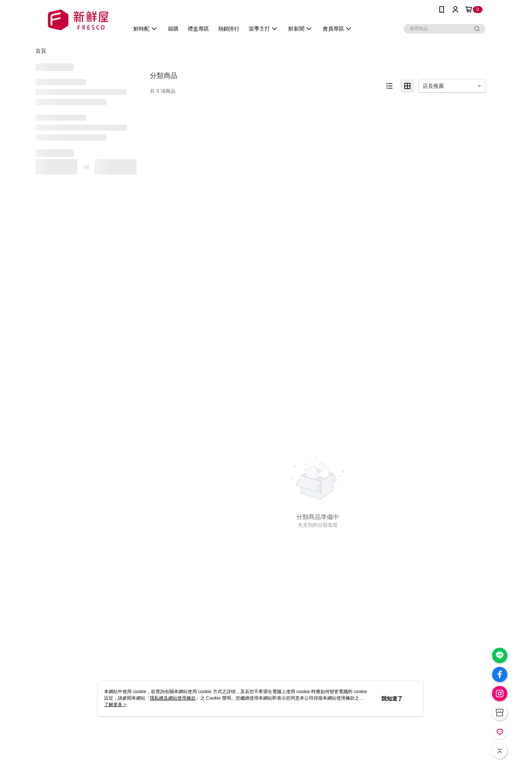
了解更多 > (115, 704)
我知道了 (392, 698)
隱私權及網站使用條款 (173, 698)
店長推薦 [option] (433, 86)
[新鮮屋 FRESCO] (77, 20)
